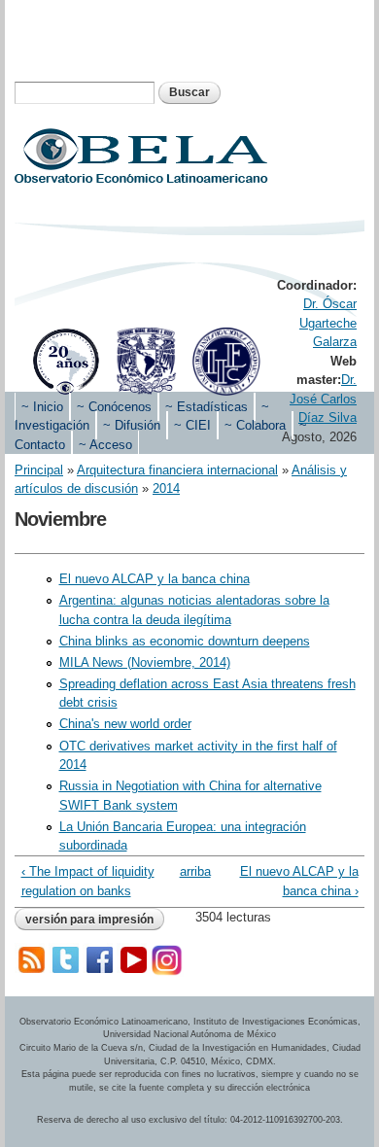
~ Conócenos (114, 407)
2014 (166, 488)
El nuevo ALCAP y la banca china (154, 579)
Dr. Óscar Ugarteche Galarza (328, 322)
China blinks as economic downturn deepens (184, 641)
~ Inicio (42, 407)
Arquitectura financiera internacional (177, 470)
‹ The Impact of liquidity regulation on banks (88, 881)
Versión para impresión (89, 919)
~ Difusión (131, 425)
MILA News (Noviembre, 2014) (144, 662)
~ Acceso (105, 444)
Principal (39, 470)
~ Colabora (255, 425)
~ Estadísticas (206, 407)
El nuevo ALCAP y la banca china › (299, 881)
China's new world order (125, 723)
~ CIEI (192, 425)
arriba (186, 871)
